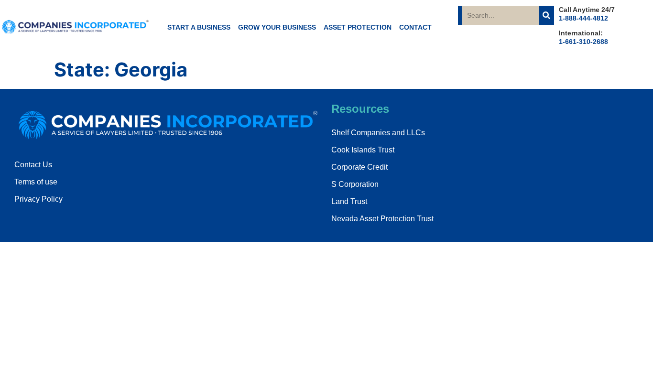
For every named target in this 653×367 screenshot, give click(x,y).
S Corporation (355, 184)
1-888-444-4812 (583, 18)
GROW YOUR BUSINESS (277, 27)
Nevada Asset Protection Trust (382, 219)
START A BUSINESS (198, 27)
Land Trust (349, 201)
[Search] (546, 15)
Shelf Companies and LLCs (378, 133)
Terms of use (35, 182)
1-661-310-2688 (583, 41)
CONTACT (415, 27)
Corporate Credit (359, 167)
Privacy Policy (38, 199)
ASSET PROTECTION (358, 27)
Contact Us (33, 165)
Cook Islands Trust (362, 150)
